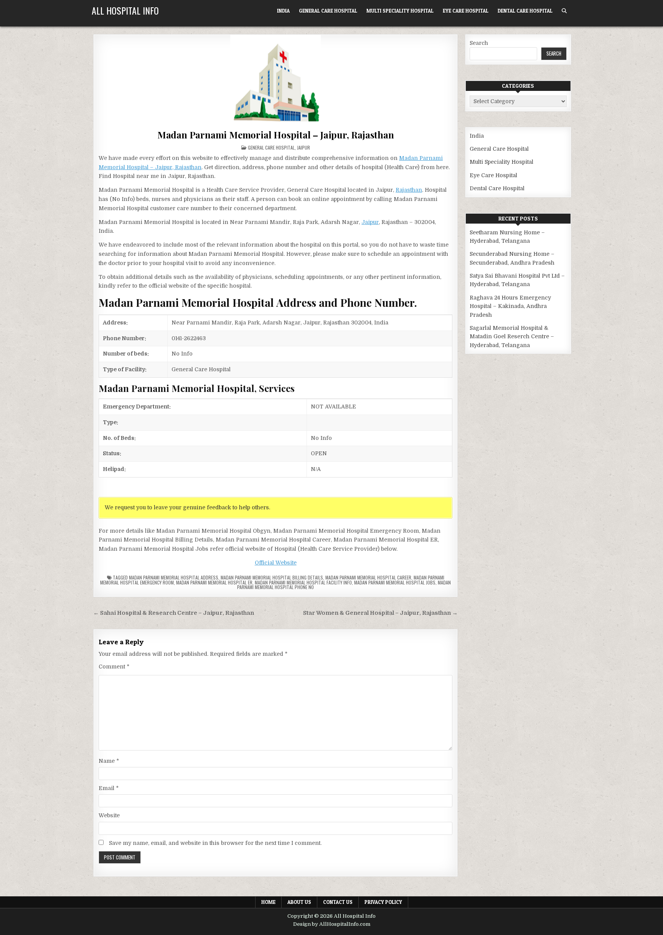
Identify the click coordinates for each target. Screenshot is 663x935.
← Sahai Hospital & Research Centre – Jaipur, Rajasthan (173, 613)
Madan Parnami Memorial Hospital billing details (272, 577)
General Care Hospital (328, 11)
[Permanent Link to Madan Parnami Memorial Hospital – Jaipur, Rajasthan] (275, 80)
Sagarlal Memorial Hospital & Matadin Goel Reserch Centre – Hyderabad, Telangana (512, 336)
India (283, 11)
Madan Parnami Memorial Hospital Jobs (394, 582)
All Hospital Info (125, 10)
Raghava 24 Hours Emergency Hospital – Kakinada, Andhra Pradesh (510, 306)
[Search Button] (564, 11)
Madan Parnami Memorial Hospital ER (214, 582)
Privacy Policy (383, 902)
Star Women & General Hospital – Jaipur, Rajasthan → (380, 613)
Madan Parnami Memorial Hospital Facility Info (303, 582)
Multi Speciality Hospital (400, 11)
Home (268, 902)
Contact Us (338, 902)
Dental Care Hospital (525, 11)
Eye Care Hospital (465, 11)
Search (479, 43)
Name (109, 761)
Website (109, 815)
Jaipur (303, 147)
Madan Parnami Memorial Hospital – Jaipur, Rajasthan (275, 134)
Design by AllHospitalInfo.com (331, 924)
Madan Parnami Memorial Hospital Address (173, 577)
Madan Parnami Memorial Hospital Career (368, 577)
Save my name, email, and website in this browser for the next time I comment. (215, 843)
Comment (114, 666)
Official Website (276, 563)
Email (109, 788)
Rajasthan (409, 190)
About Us (299, 902)
